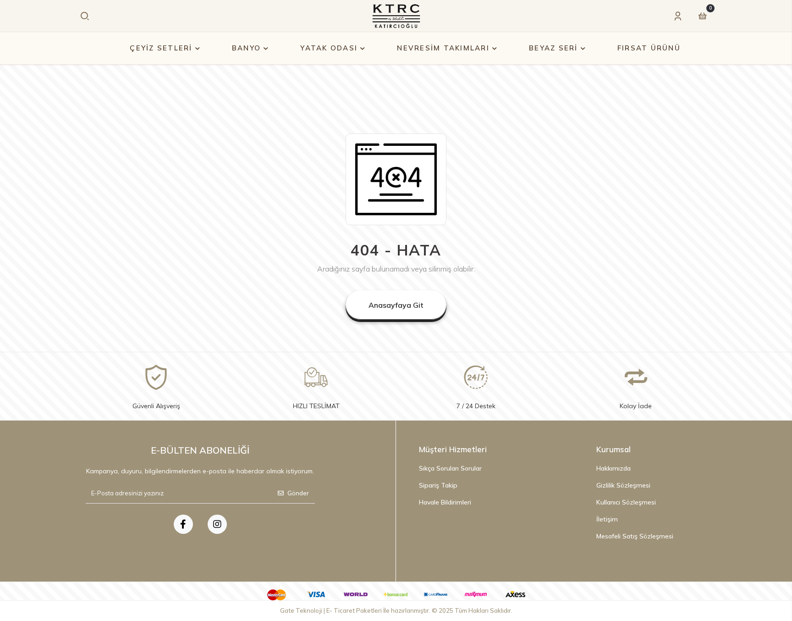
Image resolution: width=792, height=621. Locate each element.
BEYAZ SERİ (553, 48)
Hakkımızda (613, 468)
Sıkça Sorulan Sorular (450, 468)
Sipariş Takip (438, 485)
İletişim (607, 519)
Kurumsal (613, 449)
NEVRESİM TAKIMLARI (443, 48)
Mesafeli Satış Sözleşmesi (634, 536)
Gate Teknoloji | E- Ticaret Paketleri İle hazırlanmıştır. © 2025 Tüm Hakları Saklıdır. (396, 610)
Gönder (298, 493)
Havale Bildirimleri (445, 502)
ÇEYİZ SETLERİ (161, 48)
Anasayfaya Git (396, 305)
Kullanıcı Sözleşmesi (626, 502)
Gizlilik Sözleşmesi (623, 485)
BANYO (246, 48)
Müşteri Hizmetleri (453, 449)
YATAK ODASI (329, 48)
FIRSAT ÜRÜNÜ (649, 48)
